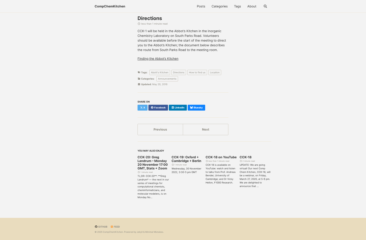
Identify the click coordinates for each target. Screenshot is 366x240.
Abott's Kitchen (159, 72)
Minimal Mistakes (154, 232)
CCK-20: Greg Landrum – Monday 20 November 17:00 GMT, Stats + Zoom (153, 162)
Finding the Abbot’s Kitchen (158, 58)
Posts (201, 6)
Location (215, 72)
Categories (220, 6)
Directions (150, 18)
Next (205, 129)
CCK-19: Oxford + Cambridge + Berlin (186, 159)
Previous (160, 129)
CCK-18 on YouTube (221, 157)
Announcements (167, 78)
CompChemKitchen (110, 6)
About (251, 6)
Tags (237, 6)
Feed (116, 226)
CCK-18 (246, 157)
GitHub (102, 226)
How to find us (197, 72)
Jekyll (140, 232)
